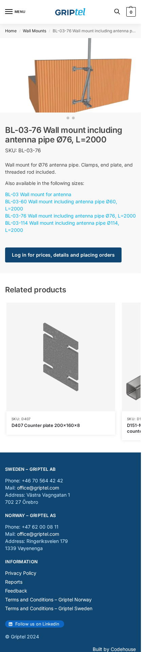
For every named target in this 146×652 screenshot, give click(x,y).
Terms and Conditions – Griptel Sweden (48, 608)
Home (11, 30)
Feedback (16, 591)
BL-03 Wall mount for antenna (38, 194)
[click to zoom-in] (70, 75)
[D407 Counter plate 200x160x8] (60, 357)
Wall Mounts (34, 30)
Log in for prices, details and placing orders (63, 255)
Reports (13, 582)
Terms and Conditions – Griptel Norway (48, 599)
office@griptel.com (38, 488)
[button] (130, 12)
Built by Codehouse (114, 649)
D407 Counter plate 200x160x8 (46, 425)
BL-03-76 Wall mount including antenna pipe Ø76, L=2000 (70, 216)
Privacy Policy (20, 573)
